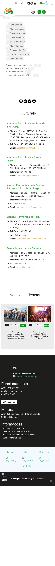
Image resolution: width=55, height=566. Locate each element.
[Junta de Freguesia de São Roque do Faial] (27, 459)
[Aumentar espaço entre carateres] (37, 75)
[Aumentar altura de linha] (29, 72)
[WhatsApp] (25, 102)
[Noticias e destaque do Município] (21, 3)
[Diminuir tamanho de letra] (29, 68)
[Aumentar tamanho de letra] (32, 68)
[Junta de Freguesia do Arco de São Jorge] (44, 459)
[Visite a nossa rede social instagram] (31, 3)
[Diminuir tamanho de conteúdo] (35, 65)
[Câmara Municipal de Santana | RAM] (12, 11)
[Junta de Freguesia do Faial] (44, 452)
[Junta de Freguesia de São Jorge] (11, 459)
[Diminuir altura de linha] (26, 72)
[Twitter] (30, 102)
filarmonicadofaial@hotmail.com (31, 239)
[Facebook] (21, 102)
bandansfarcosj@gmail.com (29, 207)
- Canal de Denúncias (11, 438)
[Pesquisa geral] (39, 12)
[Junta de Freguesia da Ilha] (27, 466)
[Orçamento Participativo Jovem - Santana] (50, 3)
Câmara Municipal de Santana (31, 479)
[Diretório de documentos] (16, 3)
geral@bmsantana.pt (25, 267)
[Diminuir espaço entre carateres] (34, 75)
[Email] (34, 102)
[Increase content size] (39, 65)
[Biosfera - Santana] (43, 3)
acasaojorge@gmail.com (27, 148)
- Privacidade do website (12, 428)
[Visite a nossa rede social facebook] (29, 3)
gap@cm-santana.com (11, 391)
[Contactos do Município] (44, 12)
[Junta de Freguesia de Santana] (27, 452)
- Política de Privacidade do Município (18, 435)
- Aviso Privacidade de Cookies (15, 432)
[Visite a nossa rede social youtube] (34, 3)
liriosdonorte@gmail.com (27, 176)
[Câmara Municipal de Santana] (10, 452)
